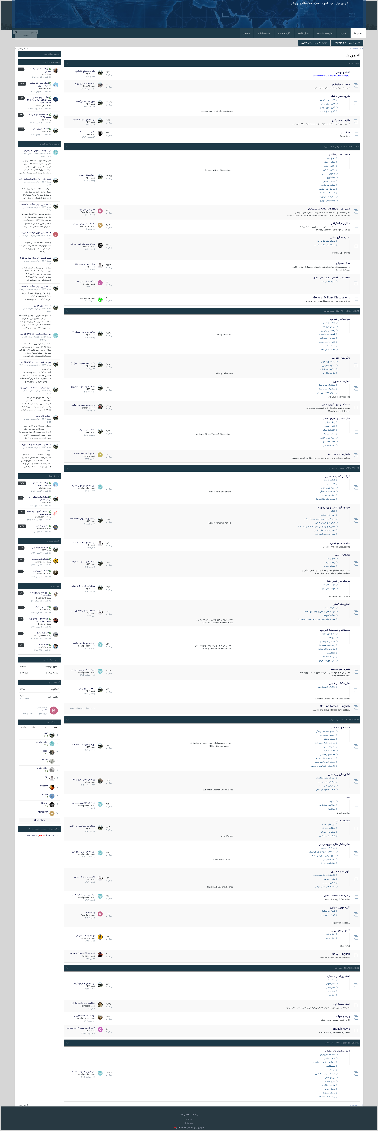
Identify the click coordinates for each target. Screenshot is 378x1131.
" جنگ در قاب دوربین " (86, 175)
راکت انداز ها (330, 562)
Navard (86, 246)
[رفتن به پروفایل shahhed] (55, 234)
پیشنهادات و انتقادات (327, 1097)
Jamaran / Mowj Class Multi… (81, 953)
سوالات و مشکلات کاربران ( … (83, 1015)
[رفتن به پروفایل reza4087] (55, 646)
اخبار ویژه (331, 995)
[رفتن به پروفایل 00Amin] (100, 1029)
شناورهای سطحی (340, 728)
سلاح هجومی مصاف (87, 131)
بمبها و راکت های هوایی (325, 393)
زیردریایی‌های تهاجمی (326, 782)
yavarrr (86, 456)
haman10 (86, 956)
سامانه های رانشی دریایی (325, 886)
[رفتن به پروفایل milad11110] (55, 84)
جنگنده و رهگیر (329, 322)
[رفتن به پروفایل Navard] (100, 245)
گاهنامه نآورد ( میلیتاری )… (84, 83)
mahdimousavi (83, 1018)
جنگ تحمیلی (343, 264)
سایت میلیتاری (264, 33)
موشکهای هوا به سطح (326, 389)
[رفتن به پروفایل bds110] (100, 781)
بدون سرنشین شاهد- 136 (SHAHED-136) (35, 334)
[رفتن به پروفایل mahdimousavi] (100, 1017)
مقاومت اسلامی (329, 181)
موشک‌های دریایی (328, 828)
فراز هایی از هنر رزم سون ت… (84, 224)
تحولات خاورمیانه (328, 281)
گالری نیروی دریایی (41, 606)
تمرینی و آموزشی (328, 346)
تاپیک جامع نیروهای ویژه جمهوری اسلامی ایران (40, 620)
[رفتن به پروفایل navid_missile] (55, 634)
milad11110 (42, 88)
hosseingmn (40, 105)
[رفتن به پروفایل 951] (100, 265)
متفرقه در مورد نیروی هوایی (335, 404)
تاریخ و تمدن (330, 158)
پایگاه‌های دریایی (328, 848)
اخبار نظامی (330, 980)
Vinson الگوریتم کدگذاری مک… (82, 610)
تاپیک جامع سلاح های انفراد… (83, 643)
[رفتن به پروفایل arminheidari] (51, 769)
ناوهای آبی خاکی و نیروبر (325, 762)
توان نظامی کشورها (327, 193)
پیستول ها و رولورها (327, 645)
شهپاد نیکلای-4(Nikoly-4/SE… (83, 744)
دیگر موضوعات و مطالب (337, 1051)
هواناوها (331, 809)
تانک (333, 511)
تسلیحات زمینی (329, 480)
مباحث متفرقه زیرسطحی (325, 789)
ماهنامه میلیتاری (341, 85)
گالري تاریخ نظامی (327, 111)
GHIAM (44, 794)
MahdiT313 (85, 226)
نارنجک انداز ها (329, 657)
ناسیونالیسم (330, 1066)
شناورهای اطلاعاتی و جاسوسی (323, 766)
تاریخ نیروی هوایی (327, 437)
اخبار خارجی (330, 938)
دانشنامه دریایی (329, 859)
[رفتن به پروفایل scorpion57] (100, 299)
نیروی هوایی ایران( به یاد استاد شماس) (40, 594)
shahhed (42, 235)
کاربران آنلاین (303, 33)
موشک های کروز (328, 588)
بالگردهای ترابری (328, 365)
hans (44, 74)
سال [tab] (33, 727)
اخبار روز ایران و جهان (338, 976)
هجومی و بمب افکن (327, 338)
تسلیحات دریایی (341, 821)
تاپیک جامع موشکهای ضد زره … (82, 485)
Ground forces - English (335, 706)
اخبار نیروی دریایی (340, 930)
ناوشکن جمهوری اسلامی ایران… (83, 1003)
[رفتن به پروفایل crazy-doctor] (55, 561)
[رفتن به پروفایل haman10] (100, 954)
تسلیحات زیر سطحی (327, 836)
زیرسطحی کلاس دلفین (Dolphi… (82, 779)
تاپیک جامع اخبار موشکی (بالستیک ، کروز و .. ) (40, 84)
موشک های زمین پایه (338, 581)
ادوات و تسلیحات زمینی (337, 476)
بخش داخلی (354, 63)
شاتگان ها (331, 653)
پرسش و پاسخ (329, 1089)
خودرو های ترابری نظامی (325, 522)
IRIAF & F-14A (43, 632)
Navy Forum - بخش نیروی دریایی (344, 719)
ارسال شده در (29, 289)
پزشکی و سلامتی (328, 1093)
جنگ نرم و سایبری (328, 185)
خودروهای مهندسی (327, 515)
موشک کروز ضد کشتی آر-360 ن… (82, 826)
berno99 (43, 710)
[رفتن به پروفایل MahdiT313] (100, 225)
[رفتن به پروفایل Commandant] (55, 572)
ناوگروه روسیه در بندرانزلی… (84, 935)
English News (341, 1029)
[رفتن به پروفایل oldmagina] (100, 1004)
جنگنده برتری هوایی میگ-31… (83, 332)
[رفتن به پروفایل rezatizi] (55, 608)
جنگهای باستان (329, 170)
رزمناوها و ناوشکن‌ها (327, 735)
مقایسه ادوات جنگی (327, 491)
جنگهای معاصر (329, 166)
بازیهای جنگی (330, 1077)
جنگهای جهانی (329, 162)
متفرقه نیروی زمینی (340, 669)
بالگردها (332, 801)
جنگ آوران (331, 177)
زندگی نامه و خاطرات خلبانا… (84, 264)
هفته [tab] (55, 727)
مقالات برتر (344, 133)
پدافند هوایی (330, 422)
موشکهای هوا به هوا (327, 385)
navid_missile (40, 635)
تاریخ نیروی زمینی (328, 487)
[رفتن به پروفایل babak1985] (55, 594)
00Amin (87, 1030)
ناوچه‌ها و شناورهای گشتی (324, 743)
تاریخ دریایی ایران (328, 911)
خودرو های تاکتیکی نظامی (324, 530)
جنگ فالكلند (90, 912)
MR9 (88, 73)
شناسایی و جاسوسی (327, 334)
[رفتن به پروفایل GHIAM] (51, 796)
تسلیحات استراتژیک (327, 196)
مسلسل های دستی (327, 641)
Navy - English (341, 954)
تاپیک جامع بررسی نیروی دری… (82, 851)
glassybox (85, 938)
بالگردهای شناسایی (327, 369)
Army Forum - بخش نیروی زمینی (344, 468)
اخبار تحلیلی (330, 987)
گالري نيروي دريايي (327, 107)
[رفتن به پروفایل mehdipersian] (100, 486)
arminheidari (42, 768)
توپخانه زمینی (342, 555)
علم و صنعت (330, 1081)
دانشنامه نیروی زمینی (326, 687)
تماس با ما (184, 1114)
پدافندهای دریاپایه (328, 832)
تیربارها (332, 637)
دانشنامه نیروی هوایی (86, 429)
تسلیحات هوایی (341, 381)
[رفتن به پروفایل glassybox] (100, 937)
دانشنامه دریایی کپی (327, 863)
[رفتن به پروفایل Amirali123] (51, 787)
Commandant (40, 573)
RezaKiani (85, 212)
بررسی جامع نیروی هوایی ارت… (83, 405)
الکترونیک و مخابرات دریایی (324, 875)
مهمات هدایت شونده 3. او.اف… (82, 561)
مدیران (343, 33)
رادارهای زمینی (329, 607)
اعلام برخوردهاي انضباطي (85, 71)
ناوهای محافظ (329, 739)
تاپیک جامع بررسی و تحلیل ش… (82, 669)
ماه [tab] (45, 727)
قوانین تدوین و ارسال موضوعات (347, 42)
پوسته (195, 1114)
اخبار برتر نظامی (42, 525)
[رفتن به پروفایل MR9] (100, 72)
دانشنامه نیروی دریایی (40, 570)
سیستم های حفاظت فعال (325, 499)
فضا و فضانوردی (329, 441)
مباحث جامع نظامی (339, 155)
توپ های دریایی (328, 824)
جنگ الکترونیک (329, 615)
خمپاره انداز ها (329, 566)
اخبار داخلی (330, 934)
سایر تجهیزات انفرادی (326, 660)
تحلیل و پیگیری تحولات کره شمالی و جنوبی (35, 387)
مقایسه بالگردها (329, 373)
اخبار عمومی (330, 983)
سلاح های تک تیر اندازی (325, 649)
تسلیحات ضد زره (328, 495)
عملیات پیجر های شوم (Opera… (82, 244)
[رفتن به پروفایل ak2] (100, 133)
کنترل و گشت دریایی (327, 342)
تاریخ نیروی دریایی (340, 907)
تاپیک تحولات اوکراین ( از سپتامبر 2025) (40, 116)
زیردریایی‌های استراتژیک (325, 778)
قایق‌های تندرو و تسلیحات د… (83, 894)
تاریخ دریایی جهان (328, 915)
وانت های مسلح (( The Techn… (82, 518)
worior (45, 759)
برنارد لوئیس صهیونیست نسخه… (82, 1071)
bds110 (87, 782)
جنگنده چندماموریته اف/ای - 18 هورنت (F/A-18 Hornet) (35, 444)
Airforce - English (339, 454)
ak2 (88, 134)
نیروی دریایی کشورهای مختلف (323, 855)
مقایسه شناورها (329, 750)
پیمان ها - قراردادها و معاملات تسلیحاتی (328, 209)
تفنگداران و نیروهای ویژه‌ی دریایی (322, 851)
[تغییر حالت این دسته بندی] (67, 62)
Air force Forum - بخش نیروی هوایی (341, 311)
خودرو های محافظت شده (325, 534)
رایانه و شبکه (343, 1016)
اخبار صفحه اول (341, 1004)
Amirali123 (43, 785)
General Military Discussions (331, 298)
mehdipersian (84, 488)
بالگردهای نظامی (341, 358)
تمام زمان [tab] (23, 727)
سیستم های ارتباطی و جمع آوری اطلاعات (319, 611)
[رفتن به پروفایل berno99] (54, 711)
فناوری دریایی (329, 879)
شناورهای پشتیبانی (327, 754)
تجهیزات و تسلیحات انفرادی (335, 630)
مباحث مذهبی (329, 1058)
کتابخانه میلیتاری (340, 120)
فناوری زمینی (330, 484)
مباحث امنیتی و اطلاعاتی (325, 1073)
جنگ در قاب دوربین (327, 200)
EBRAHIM (41, 528)
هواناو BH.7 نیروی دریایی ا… (83, 803)
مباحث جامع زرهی (340, 543)
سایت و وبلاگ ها (328, 1085)
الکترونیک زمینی (341, 604)
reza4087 (42, 647)
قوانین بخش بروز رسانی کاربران (314, 42)
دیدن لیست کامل (33, 829)
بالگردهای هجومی (328, 361)
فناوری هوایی (330, 426)
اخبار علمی (331, 991)
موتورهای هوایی (328, 434)
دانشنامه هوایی (329, 445)
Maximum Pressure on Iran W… (80, 1028)
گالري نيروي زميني (328, 103)
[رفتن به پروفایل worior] (51, 761)
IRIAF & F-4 (44, 644)
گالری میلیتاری (284, 33)
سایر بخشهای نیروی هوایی (336, 419)
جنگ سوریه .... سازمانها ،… (84, 281)
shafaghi (86, 407)
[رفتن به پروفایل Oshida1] (100, 282)
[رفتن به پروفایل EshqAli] (100, 84)
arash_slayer (40, 516)
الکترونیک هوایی (328, 430)
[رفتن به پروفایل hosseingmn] (55, 99)
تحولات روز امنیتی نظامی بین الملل (331, 278)
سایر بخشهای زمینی (339, 683)
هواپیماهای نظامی (340, 319)
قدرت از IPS (189, 1123)
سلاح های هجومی (328, 634)
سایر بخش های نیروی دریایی (334, 844)
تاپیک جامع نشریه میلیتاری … (83, 119)
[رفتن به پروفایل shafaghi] (100, 406)
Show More (39, 820)
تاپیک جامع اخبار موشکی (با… (83, 983)
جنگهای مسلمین (328, 173)
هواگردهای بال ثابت (327, 805)
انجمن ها (358, 33)
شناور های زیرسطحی (339, 774)
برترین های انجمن (324, 33)
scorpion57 (85, 298)
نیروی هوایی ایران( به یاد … (84, 101)
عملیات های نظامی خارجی (324, 245)
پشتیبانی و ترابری (328, 330)
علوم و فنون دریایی (340, 871)
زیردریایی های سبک (327, 785)
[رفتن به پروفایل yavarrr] (100, 454)
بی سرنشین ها (329, 326)
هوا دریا (346, 798)
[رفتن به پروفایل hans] (55, 70)
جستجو (246, 33)
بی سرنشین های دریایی (325, 758)
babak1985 (41, 598)
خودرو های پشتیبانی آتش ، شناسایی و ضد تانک (316, 526)
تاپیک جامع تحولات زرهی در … (83, 542)
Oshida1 (86, 284)
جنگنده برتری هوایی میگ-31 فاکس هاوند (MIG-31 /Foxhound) (39, 100)
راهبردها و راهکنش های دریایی (333, 896)
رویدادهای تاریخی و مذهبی (324, 1062)
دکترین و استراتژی (340, 223)
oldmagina (85, 1006)
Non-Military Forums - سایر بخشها (342, 1042)
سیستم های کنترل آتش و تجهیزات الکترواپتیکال (316, 619)
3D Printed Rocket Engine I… (82, 453)
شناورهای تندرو (329, 747)
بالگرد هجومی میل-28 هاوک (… (82, 363)
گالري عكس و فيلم (340, 96)
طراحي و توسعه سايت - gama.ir (189, 1127)
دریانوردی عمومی (328, 883)
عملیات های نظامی (340, 237)
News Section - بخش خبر (347, 968)
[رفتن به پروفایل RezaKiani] (100, 210)
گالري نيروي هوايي (327, 100)
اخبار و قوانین (343, 72)
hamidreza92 (52, 835)
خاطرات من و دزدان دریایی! (84, 877)
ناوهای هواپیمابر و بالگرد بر (324, 731)
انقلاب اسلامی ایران (327, 1054)
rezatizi (43, 609)
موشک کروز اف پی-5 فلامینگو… (83, 586)
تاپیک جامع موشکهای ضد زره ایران (39, 70)
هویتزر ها (331, 558)
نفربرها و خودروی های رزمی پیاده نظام (320, 519)
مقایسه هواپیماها (328, 349)
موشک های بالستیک (327, 584)
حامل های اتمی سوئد (86, 209)
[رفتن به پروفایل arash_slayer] (55, 513)
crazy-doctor (40, 562)
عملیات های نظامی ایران (325, 241)
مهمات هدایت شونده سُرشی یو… (82, 386)
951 (88, 267)
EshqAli (86, 86)
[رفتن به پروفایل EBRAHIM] (55, 527)
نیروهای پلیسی (329, 1070)
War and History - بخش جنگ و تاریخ (341, 146)
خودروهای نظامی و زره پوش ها (333, 507)
